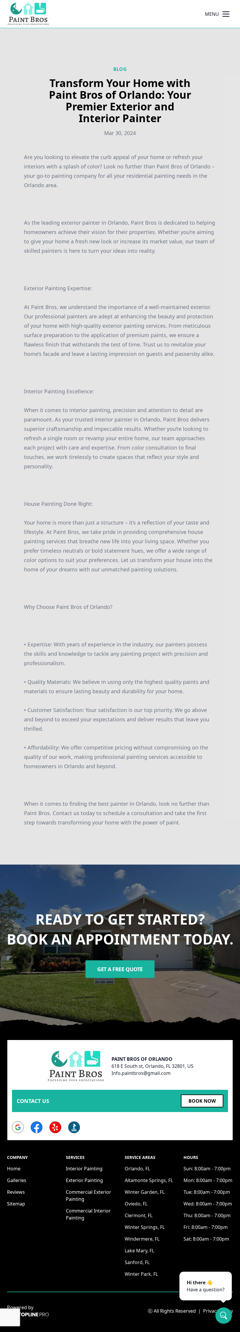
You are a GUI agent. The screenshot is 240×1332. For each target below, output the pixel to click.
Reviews (16, 1192)
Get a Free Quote (120, 969)
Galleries (16, 1180)
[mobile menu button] (226, 14)
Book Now (202, 1101)
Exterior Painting (84, 1180)
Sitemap (16, 1203)
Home (13, 1168)
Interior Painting (84, 1168)
